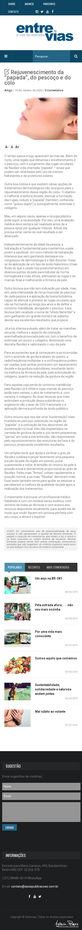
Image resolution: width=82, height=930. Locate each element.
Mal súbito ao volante (50, 711)
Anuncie (29, 4)
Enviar (9, 827)
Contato (13, 11)
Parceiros (49, 4)
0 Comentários (54, 90)
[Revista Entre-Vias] (44, 31)
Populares (15, 567)
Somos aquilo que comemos (56, 658)
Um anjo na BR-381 (48, 578)
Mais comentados (58, 567)
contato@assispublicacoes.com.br (34, 886)
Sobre (11, 4)
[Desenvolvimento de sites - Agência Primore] (67, 924)
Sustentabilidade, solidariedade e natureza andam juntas (53, 689)
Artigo (8, 90)
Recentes (34, 567)
